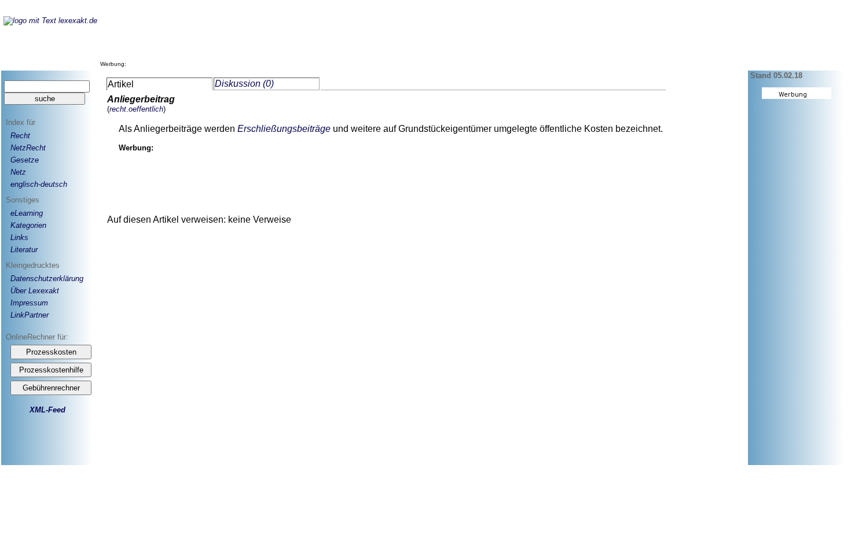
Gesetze (24, 160)
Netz (18, 172)
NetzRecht (28, 147)
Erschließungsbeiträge (284, 129)
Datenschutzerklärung (46, 278)
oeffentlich (146, 109)
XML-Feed (47, 409)
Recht (20, 135)
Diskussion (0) (244, 84)
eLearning (26, 213)
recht (117, 109)
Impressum (29, 302)
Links (19, 237)
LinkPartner (29, 315)
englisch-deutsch (38, 184)
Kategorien (28, 225)
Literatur (24, 249)
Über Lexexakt (34, 290)
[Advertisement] (340, 40)
